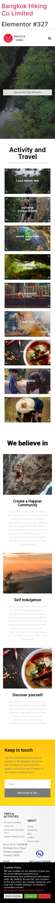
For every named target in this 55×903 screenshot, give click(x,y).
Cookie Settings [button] (13, 896)
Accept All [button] (31, 896)
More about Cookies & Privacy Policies (24, 890)
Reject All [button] (44, 896)
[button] (49, 38)
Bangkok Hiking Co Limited (24, 9)
